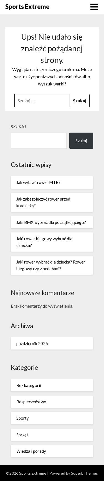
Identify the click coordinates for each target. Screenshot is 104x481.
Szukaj (18, 126)
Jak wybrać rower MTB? (38, 182)
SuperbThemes (84, 473)
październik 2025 (32, 343)
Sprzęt (22, 434)
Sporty (22, 418)
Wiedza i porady (31, 451)
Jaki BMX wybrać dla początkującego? (51, 222)
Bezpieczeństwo (31, 401)
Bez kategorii (28, 385)
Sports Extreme (27, 6)
